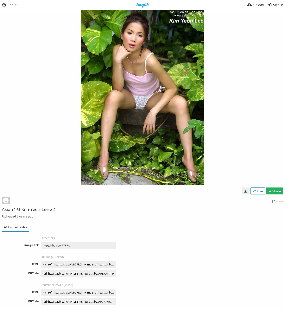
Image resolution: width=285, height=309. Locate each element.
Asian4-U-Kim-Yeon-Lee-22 (28, 209)
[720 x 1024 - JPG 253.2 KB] (246, 190)
